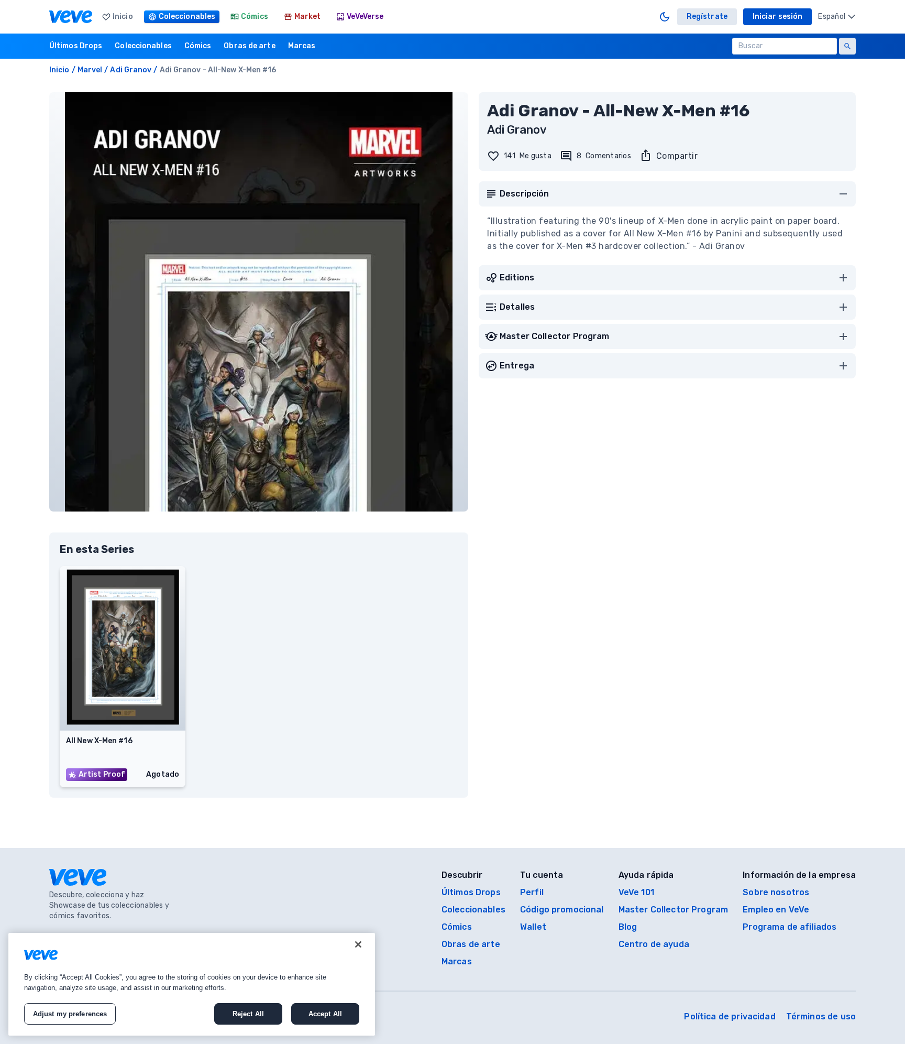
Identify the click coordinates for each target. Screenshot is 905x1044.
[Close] (358, 944)
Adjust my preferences (70, 1014)
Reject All (248, 1014)
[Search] (847, 46)
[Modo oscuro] (664, 16)
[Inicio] (70, 16)
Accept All (325, 1014)
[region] (191, 984)
